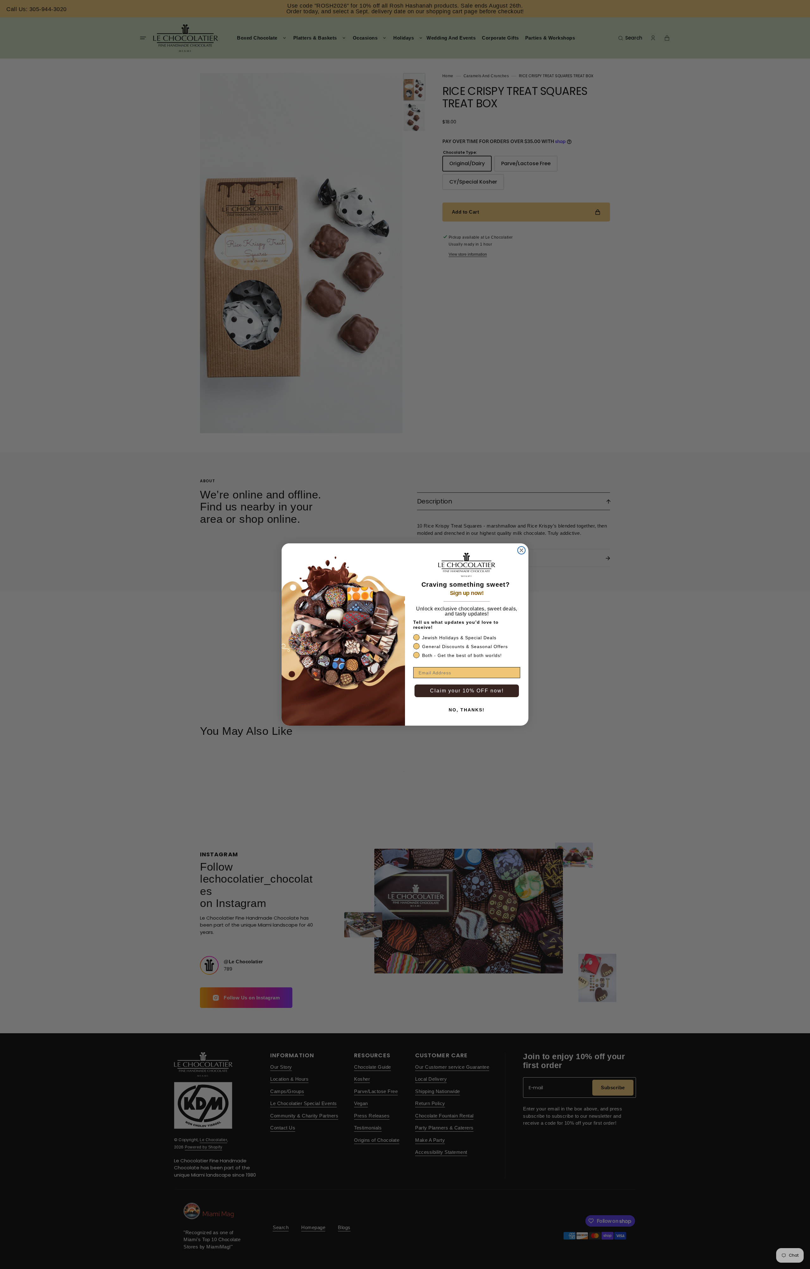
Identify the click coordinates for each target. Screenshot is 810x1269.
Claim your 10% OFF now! (467, 690)
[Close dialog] (521, 550)
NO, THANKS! (467, 709)
